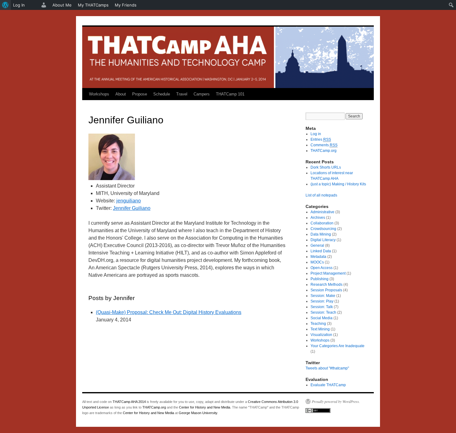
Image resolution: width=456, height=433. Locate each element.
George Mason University (198, 413)
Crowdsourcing (323, 229)
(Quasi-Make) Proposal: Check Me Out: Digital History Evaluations (168, 312)
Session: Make (323, 296)
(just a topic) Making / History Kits (338, 184)
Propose (139, 94)
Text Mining (320, 329)
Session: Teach (323, 312)
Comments (324, 145)
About (120, 94)
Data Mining (321, 234)
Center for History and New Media (204, 407)
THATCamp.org (324, 150)
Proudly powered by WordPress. (336, 401)
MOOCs (317, 262)
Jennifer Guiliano (131, 208)
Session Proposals (326, 290)
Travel (181, 94)
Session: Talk (322, 307)
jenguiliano (128, 200)
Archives (318, 217)
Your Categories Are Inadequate (337, 346)
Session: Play (322, 301)
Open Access (322, 268)
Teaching (318, 323)
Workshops (99, 94)
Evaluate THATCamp (328, 385)
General (317, 245)
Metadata (318, 256)
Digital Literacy (323, 240)
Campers (202, 94)
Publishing (320, 279)
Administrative (322, 212)
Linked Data (321, 251)
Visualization (321, 335)
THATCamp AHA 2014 (129, 402)
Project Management (328, 273)
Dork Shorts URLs (326, 167)
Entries (321, 139)
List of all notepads (321, 195)
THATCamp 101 (230, 94)
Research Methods (326, 284)
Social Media (322, 318)
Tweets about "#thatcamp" (327, 368)
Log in (316, 134)
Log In (19, 4)
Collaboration (322, 223)
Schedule (161, 94)
